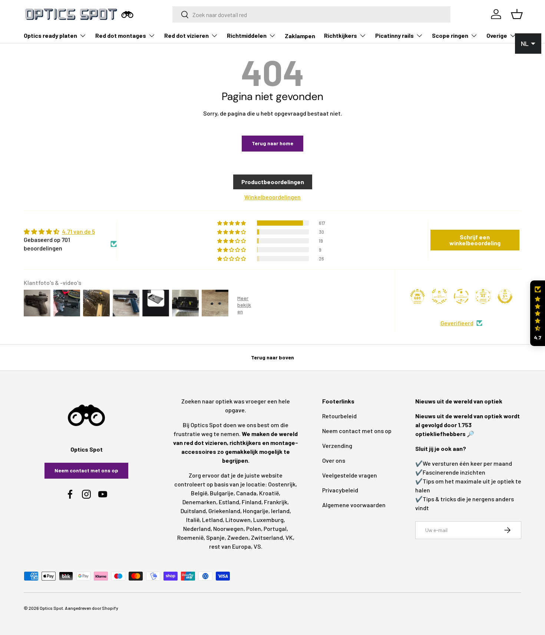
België (199, 492)
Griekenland (224, 510)
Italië (192, 519)
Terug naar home (272, 143)
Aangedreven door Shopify (91, 608)
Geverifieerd (456, 322)
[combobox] (311, 14)
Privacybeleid (340, 489)
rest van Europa (230, 546)
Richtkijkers (340, 35)
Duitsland (193, 510)
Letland (212, 519)
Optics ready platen (50, 35)
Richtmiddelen (247, 35)
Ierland (280, 510)
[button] (537, 313)
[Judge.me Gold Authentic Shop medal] (439, 296)
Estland (229, 501)
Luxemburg (268, 519)
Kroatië (269, 492)
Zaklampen (300, 35)
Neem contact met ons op (86, 470)
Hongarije (255, 510)
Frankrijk (275, 501)
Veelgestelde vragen (349, 475)
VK (289, 537)
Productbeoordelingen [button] (272, 181)
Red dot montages (120, 35)
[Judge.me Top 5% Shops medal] (505, 296)
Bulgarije (222, 492)
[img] (70, 231)
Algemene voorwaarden (354, 504)
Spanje (215, 537)
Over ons (333, 460)
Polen (253, 528)
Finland (251, 501)
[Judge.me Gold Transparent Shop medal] (461, 296)
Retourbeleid (339, 415)
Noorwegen (228, 528)
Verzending (337, 445)
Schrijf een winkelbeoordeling (475, 239)
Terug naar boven (272, 357)
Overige (496, 35)
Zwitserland (267, 537)
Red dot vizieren (186, 35)
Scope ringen (450, 35)
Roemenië (190, 537)
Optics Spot (51, 608)
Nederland (197, 528)
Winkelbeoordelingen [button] (272, 196)
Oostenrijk (281, 484)
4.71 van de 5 (78, 231)
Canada (246, 492)
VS (257, 546)
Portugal (275, 528)
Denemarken (199, 501)
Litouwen (238, 519)
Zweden (237, 537)
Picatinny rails (394, 35)
